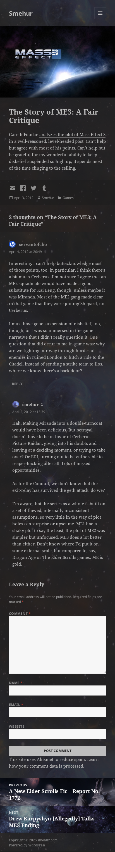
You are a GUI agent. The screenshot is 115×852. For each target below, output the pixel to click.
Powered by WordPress (27, 845)
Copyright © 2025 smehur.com (33, 840)
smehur (30, 404)
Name (16, 682)
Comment (20, 613)
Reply (17, 383)
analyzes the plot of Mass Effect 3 (72, 134)
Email (16, 704)
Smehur (21, 13)
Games (68, 197)
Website (17, 726)
